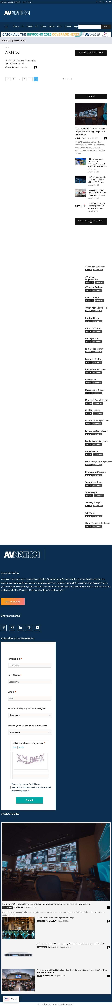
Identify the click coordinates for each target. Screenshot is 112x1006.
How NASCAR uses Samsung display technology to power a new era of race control (46, 904)
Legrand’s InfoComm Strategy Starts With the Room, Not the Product (97, 192)
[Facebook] (96, 2)
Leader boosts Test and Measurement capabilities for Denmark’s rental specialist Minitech (70, 944)
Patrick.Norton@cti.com (96, 431)
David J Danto (91, 338)
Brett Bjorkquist (93, 328)
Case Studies (7, 907)
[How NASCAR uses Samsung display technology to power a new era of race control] (91, 114)
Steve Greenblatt (93, 482)
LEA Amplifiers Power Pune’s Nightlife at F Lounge (55, 918)
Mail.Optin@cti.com (94, 390)
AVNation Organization (91, 278)
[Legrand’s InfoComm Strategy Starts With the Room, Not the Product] (80, 193)
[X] (106, 2)
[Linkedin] (103, 2)
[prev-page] (7, 79)
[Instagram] (100, 2)
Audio (39, 975)
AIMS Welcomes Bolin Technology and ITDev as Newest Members (96, 205)
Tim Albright (91, 492)
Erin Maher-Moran (94, 349)
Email (11, 691)
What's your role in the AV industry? (27, 725)
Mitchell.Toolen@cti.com (97, 420)
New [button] (14, 747)
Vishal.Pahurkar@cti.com (97, 523)
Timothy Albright (93, 502)
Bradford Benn (92, 318)
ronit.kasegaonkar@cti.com (98, 461)
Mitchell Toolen (92, 410)
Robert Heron (91, 451)
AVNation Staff (80, 138)
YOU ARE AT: (7, 41)
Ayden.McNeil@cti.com (96, 307)
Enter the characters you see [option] (27, 743)
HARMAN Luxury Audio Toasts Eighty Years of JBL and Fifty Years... (97, 179)
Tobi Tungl (90, 513)
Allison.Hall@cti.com (95, 266)
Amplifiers (41, 921)
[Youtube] (109, 2)
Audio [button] (21, 747)
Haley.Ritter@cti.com (95, 369)
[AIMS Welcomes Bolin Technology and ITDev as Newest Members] (80, 206)
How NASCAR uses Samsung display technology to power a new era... (90, 132)
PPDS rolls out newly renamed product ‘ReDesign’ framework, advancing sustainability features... (97, 164)
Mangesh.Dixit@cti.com (96, 400)
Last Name (14, 675)
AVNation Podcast (11, 67)
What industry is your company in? (27, 708)
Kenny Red (90, 379)
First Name (14, 658)
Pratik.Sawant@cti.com (96, 441)
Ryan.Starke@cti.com (95, 472)
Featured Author (93, 359)
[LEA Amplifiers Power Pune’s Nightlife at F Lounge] (18, 928)
